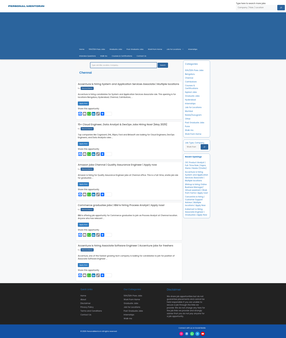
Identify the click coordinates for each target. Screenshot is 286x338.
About (83, 299)
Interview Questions (87, 56)
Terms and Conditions (91, 311)
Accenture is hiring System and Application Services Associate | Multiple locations (128, 84)
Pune (187, 126)
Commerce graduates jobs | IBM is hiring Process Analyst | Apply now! (121, 205)
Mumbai (189, 111)
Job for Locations (174, 49)
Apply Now (83, 103)
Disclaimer (85, 303)
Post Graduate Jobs (135, 49)
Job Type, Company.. (195, 142)
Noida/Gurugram (193, 115)
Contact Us (141, 56)
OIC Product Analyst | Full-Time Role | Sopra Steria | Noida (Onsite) (196, 165)
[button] (183, 49)
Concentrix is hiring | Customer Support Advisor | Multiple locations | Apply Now (195, 201)
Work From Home (155, 49)
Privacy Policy (87, 307)
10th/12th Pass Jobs (97, 49)
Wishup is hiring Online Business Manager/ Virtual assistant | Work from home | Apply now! (196, 188)
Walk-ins (103, 56)
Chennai (189, 78)
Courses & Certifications (122, 56)
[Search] (281, 7)
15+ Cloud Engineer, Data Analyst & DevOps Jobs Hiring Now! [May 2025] (122, 124)
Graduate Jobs (115, 49)
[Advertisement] (143, 29)
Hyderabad (190, 99)
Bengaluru (190, 74)
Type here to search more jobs (251, 3)
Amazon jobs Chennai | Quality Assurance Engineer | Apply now (117, 164)
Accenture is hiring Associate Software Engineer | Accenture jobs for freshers (125, 245)
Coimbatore (191, 81)
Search (163, 65)
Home (81, 49)
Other (187, 118)
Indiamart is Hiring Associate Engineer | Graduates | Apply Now (196, 212)
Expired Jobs (191, 92)
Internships (192, 49)
